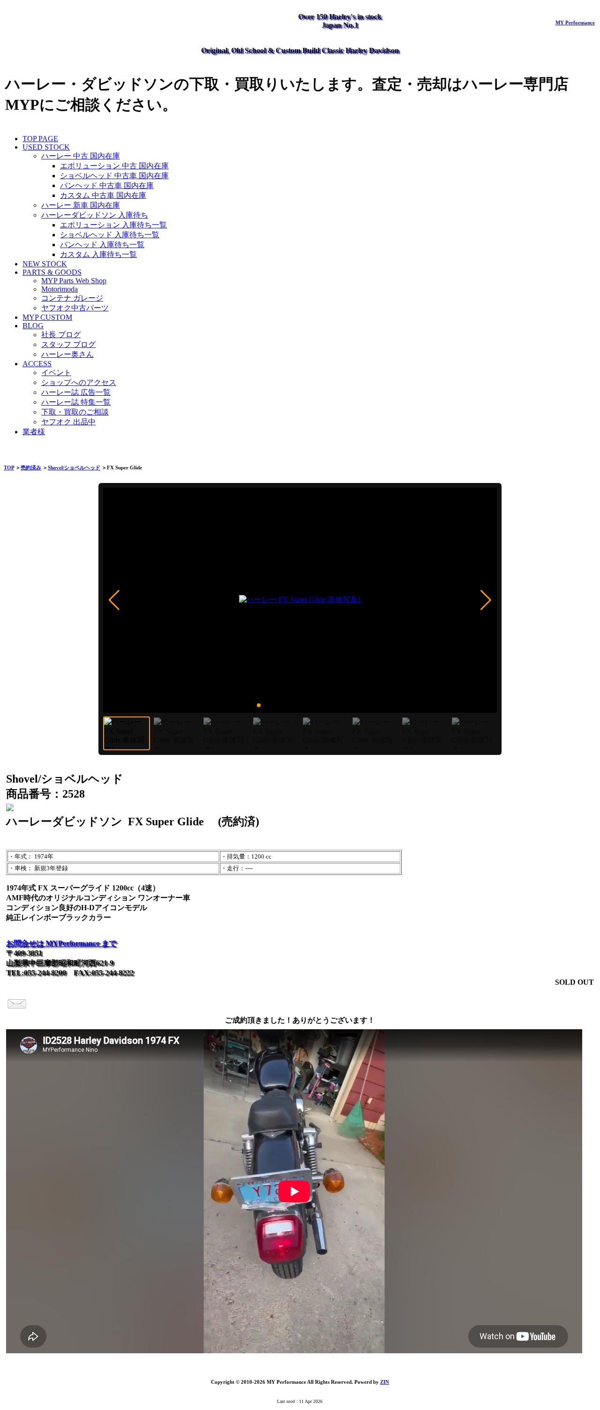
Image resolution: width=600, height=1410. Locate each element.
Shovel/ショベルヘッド (74, 467)
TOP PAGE (40, 139)
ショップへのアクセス (78, 382)
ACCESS (37, 364)
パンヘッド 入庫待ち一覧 (102, 245)
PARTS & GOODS (52, 272)
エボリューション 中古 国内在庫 (114, 166)
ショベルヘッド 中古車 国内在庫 (114, 176)
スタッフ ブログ (68, 344)
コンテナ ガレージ (72, 298)
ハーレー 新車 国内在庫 (80, 205)
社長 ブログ (61, 335)
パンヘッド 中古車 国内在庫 (107, 185)
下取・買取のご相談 (75, 412)
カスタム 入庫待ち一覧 (98, 254)
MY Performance (575, 22)
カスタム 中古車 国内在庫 (103, 195)
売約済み (31, 467)
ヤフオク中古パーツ (75, 308)
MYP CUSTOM (47, 317)
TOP (9, 467)
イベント (56, 373)
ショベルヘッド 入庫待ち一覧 (109, 235)
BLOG (33, 326)
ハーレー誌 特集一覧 (76, 402)
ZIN (384, 1382)
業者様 (33, 432)
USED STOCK (46, 147)
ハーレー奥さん (67, 354)
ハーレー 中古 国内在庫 (80, 156)
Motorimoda (59, 289)
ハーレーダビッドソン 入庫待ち (94, 215)
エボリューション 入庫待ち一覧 (113, 225)
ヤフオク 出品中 (68, 422)
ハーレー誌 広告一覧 (76, 392)
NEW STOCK (44, 264)
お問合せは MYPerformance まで (61, 943)
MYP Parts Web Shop (73, 281)
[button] (114, 600)
